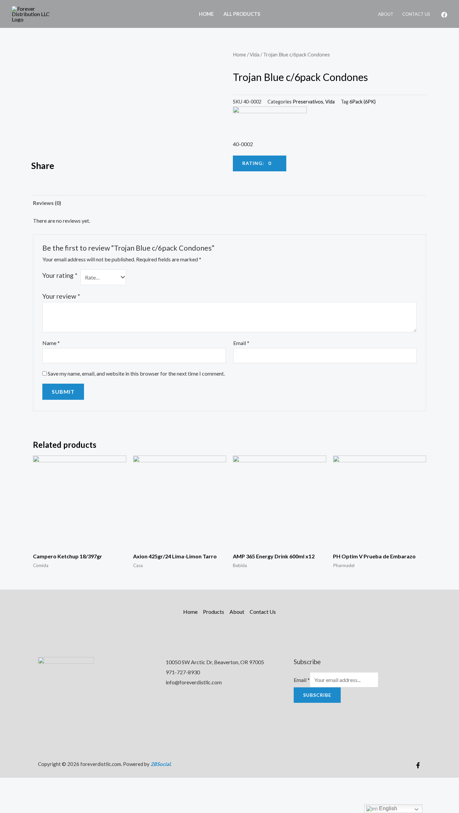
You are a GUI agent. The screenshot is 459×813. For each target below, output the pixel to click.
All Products (241, 14)
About (385, 14)
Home (206, 14)
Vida (254, 54)
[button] (131, 166)
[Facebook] (444, 15)
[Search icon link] (274, 13)
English (387, 808)
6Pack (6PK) (362, 101)
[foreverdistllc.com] (35, 13)
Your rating (59, 275)
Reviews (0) (47, 203)
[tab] (47, 203)
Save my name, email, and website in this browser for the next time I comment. (136, 373)
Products (213, 611)
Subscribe (317, 695)
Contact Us (416, 14)
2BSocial (160, 764)
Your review (61, 296)
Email (241, 343)
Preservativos (308, 101)
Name (51, 343)
